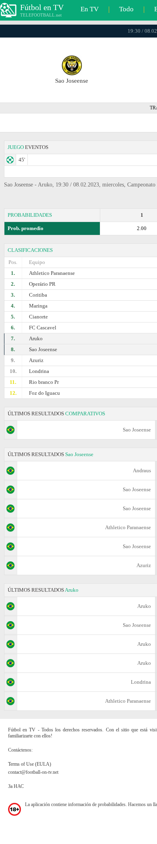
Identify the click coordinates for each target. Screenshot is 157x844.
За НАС (16, 786)
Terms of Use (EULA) (29, 764)
